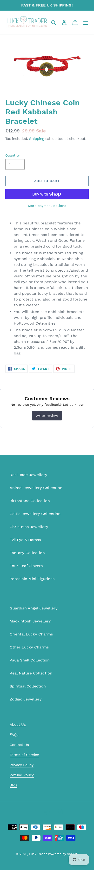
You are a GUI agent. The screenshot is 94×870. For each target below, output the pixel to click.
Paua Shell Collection (30, 660)
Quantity (12, 155)
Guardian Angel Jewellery (34, 608)
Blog (13, 785)
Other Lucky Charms (29, 647)
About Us (18, 724)
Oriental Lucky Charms (31, 634)
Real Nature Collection (31, 673)
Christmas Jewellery (29, 526)
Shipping (36, 139)
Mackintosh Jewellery (30, 621)
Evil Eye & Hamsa (25, 539)
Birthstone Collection (30, 500)
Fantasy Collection (27, 552)
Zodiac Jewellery (26, 699)
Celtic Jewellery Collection (35, 513)
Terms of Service (24, 755)
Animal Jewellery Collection (36, 487)
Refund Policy (22, 775)
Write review (47, 416)
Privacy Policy (22, 765)
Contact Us (19, 745)
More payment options (47, 206)
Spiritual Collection (28, 686)
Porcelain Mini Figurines (32, 578)
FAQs (14, 735)
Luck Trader (38, 854)
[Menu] (85, 22)
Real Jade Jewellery (28, 474)
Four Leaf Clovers (26, 565)
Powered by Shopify (63, 854)
